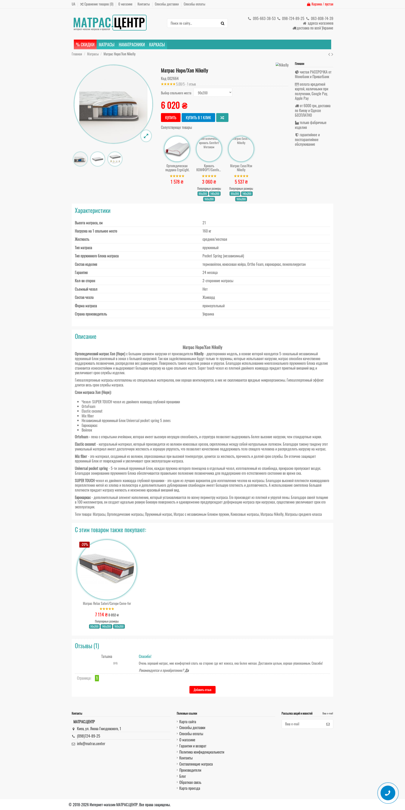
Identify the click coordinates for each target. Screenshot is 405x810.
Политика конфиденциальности (201, 752)
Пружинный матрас (158, 514)
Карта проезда (189, 788)
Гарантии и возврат (192, 745)
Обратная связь (190, 782)
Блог (182, 776)
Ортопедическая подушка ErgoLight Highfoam (177, 168)
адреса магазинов (320, 23)
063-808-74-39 (321, 18)
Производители (190, 770)
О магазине (125, 4)
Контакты (144, 4)
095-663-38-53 (264, 18)
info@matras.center (91, 743)
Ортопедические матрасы (125, 514)
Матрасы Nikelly (272, 514)
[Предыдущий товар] (329, 53)
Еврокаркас (89, 425)
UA (73, 4)
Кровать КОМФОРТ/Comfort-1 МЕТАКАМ (209, 168)
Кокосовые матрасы (245, 514)
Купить (170, 117)
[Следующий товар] (332, 53)
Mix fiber (88, 415)
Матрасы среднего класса (303, 514)
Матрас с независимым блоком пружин (201, 514)
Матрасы (99, 514)
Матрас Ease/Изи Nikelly (241, 168)
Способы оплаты (194, 4)
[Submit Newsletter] (328, 723)
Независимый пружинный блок (104, 420)
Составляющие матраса (196, 764)
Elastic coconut (92, 411)
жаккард (146, 401)
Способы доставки (167, 4)
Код (163, 78)
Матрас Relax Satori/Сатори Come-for (107, 603)
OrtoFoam (88, 406)
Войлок (87, 430)
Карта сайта (187, 721)
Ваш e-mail (328, 713)
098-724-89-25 (292, 18)
